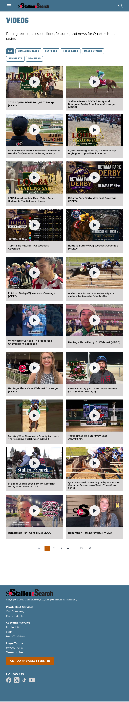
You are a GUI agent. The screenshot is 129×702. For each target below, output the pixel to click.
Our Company (15, 611)
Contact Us (13, 627)
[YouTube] (32, 680)
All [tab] (10, 51)
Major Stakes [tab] (93, 51)
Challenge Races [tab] (28, 51)
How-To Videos (15, 636)
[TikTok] (24, 680)
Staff (9, 631)
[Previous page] (39, 548)
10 (81, 548)
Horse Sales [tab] (70, 51)
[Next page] (90, 548)
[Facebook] (8, 680)
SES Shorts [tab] (15, 59)
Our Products (14, 616)
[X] (16, 680)
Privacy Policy (14, 647)
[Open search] (120, 5)
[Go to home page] (64, 593)
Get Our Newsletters (27, 660)
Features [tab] (51, 51)
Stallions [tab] (34, 59)
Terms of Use (14, 652)
